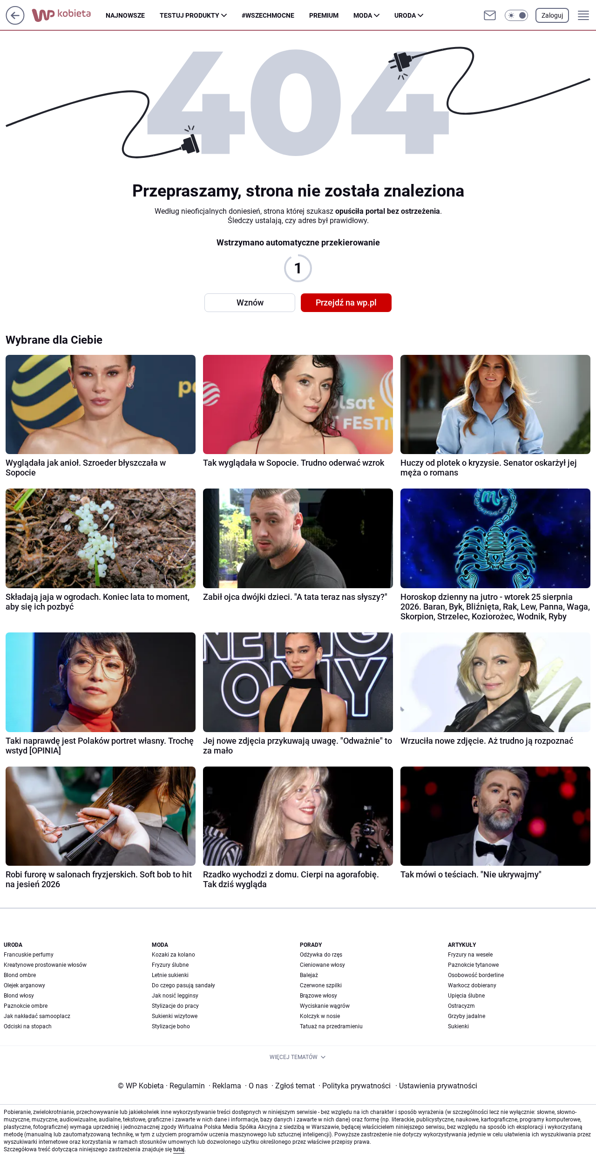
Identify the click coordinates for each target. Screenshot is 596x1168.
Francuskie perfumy (29, 954)
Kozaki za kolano (173, 954)
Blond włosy (19, 995)
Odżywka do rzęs (321, 954)
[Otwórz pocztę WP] (489, 15)
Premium (324, 15)
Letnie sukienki (170, 975)
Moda (362, 15)
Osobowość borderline (476, 975)
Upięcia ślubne (466, 995)
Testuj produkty (189, 15)
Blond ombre (20, 975)
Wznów (250, 302)
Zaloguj (552, 15)
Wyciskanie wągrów (325, 1006)
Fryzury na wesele (470, 954)
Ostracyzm (461, 1006)
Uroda (405, 15)
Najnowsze (125, 15)
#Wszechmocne (268, 15)
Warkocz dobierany (472, 985)
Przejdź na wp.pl (346, 302)
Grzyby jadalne (466, 1016)
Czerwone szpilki (321, 985)
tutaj (178, 1149)
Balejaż (309, 975)
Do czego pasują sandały (183, 985)
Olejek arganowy (24, 985)
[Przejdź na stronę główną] (15, 22)
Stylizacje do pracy (175, 1006)
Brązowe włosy (318, 995)
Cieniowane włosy (322, 965)
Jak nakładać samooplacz (37, 1016)
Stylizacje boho (171, 1026)
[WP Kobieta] (69, 15)
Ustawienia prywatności (436, 1085)
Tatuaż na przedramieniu (331, 1026)
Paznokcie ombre (25, 1006)
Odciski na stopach (28, 1026)
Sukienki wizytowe (174, 1016)
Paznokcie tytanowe (473, 965)
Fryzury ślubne (170, 965)
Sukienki (458, 1026)
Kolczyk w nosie (320, 1016)
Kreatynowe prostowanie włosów (45, 965)
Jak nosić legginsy (175, 995)
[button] (516, 15)
